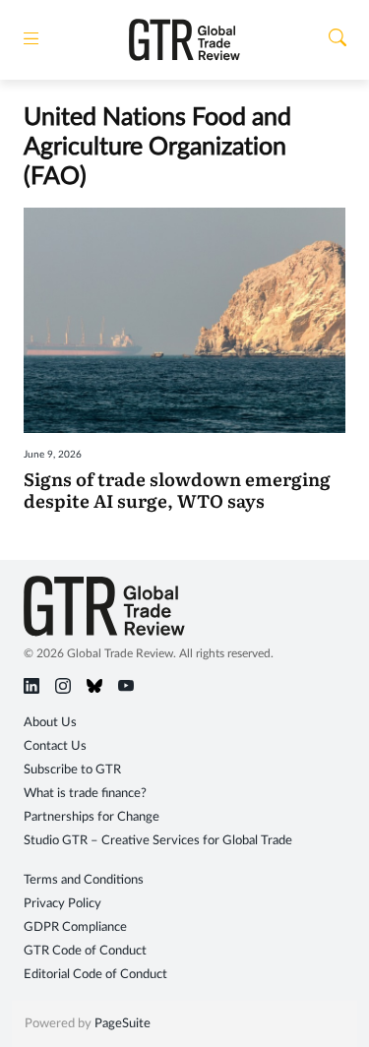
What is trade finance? (85, 793)
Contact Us (55, 746)
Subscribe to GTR (72, 770)
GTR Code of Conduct (85, 951)
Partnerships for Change (91, 817)
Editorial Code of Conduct (95, 974)
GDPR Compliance (75, 927)
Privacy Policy (62, 903)
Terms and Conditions (84, 880)
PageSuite (122, 1023)
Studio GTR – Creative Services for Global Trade (158, 840)
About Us (50, 722)
